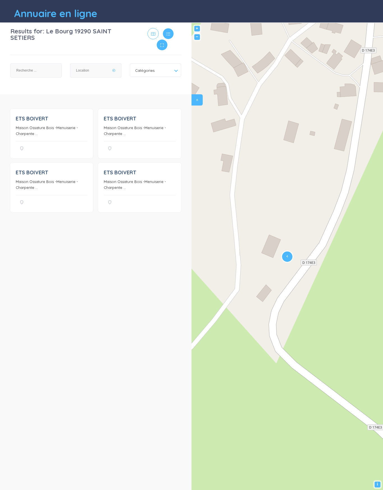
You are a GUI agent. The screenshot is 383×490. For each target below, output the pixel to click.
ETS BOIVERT (32, 118)
